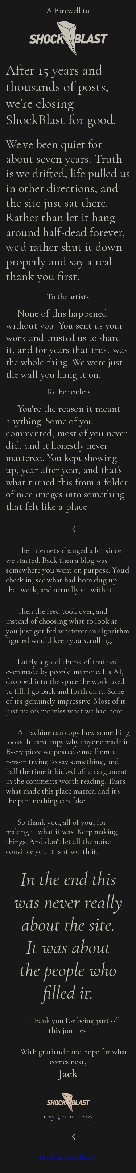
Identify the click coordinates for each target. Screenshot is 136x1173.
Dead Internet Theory (68, 1157)
